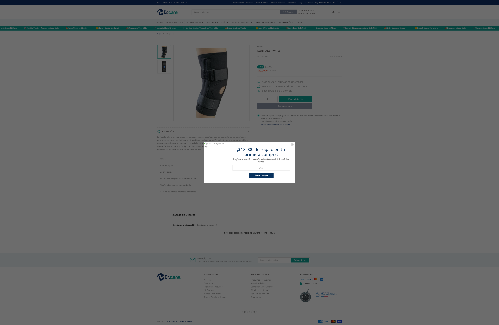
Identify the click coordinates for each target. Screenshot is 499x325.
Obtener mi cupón (261, 175)
